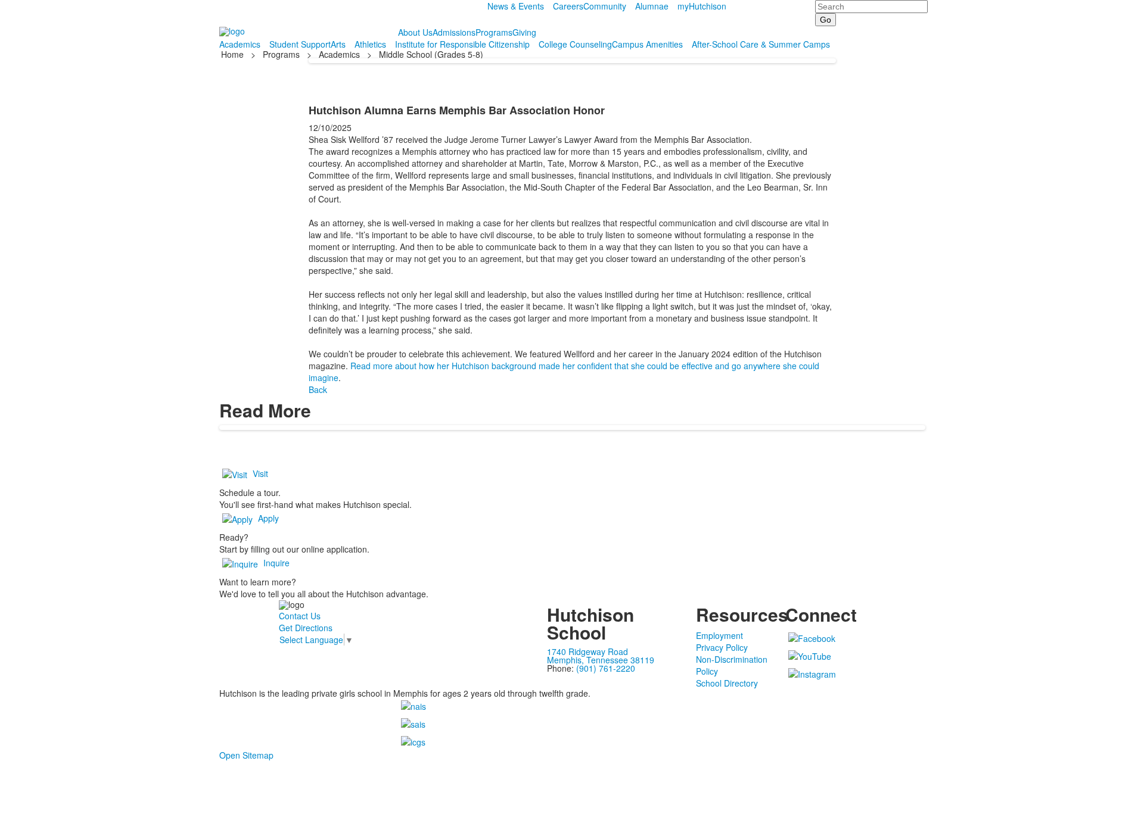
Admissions (454, 32)
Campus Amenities (647, 44)
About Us (415, 32)
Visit (260, 473)
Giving (524, 32)
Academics (239, 44)
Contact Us (300, 616)
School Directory (727, 683)
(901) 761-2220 (605, 668)
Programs (493, 32)
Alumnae (652, 6)
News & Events (515, 6)
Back (318, 389)
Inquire (276, 563)
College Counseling (575, 44)
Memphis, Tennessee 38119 (600, 660)
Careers (568, 6)
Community (604, 6)
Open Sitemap (246, 755)
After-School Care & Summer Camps (761, 44)
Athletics (370, 44)
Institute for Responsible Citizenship (462, 44)
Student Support (300, 44)
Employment (719, 635)
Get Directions (305, 628)
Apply (268, 518)
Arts (338, 44)
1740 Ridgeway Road (587, 651)
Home (233, 54)
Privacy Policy (722, 647)
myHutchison (701, 6)
